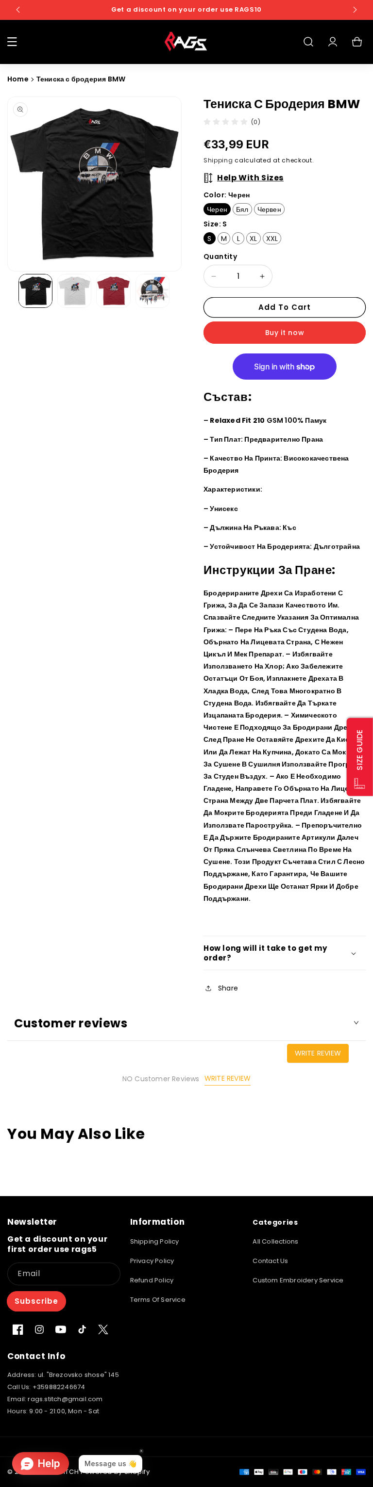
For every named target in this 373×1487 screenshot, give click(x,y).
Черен (217, 209)
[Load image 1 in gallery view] (35, 291)
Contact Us (270, 1260)
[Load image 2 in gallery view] (74, 291)
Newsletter (32, 1221)
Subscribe (36, 1301)
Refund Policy (152, 1280)
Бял (242, 209)
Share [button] (228, 988)
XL (253, 238)
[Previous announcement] (18, 9)
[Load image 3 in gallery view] (113, 291)
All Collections (275, 1241)
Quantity (220, 256)
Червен (269, 209)
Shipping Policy (154, 1241)
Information (157, 1221)
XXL (272, 238)
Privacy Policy (152, 1260)
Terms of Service (158, 1299)
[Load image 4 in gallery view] (153, 291)
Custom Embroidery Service (298, 1280)
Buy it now (285, 332)
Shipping (218, 160)
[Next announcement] (355, 9)
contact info (36, 1356)
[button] (12, 41)
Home (18, 79)
